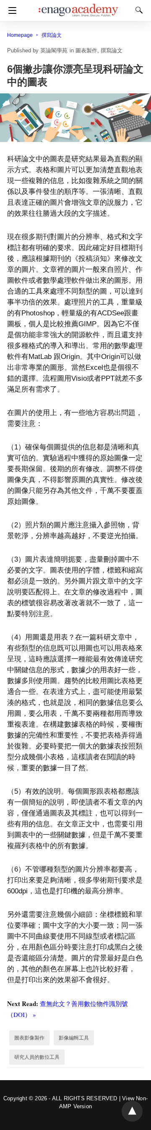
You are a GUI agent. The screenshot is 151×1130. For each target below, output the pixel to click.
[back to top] (132, 1111)
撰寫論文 (52, 35)
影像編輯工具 (74, 1038)
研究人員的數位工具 (37, 1057)
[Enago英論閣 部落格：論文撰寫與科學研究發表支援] (78, 6)
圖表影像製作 (29, 1038)
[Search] (137, 10)
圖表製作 (86, 50)
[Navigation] (10, 10)
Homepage (20, 35)
